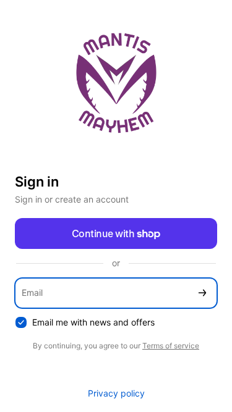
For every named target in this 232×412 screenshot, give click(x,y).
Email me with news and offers (93, 322)
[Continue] (202, 293)
